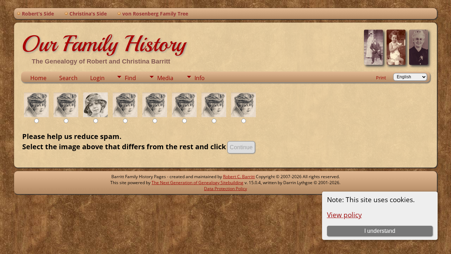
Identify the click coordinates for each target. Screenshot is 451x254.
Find (130, 78)
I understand (379, 231)
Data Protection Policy (225, 189)
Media (165, 78)
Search (68, 78)
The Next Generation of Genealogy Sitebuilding (197, 183)
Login (97, 78)
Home (38, 78)
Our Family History (103, 44)
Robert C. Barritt (239, 177)
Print (381, 77)
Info (199, 78)
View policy (344, 214)
